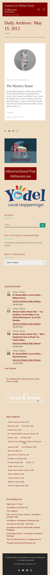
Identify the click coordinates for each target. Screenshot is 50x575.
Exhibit (26, 438)
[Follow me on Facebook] (13, 131)
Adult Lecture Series (18, 422)
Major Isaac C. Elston (15, 504)
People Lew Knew (17, 459)
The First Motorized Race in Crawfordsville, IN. (24, 539)
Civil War (28, 426)
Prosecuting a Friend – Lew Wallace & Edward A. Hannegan (25, 535)
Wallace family (16, 482)
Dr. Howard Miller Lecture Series (23, 434)
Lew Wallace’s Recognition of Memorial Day (23, 520)
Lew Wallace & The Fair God (17, 507)
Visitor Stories (16, 478)
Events (13, 438)
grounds (13, 447)
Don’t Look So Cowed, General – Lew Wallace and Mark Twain (24, 516)
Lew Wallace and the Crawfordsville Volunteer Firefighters (23, 529)
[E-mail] (9, 131)
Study (30, 462)
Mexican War (15, 451)
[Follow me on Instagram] (17, 131)
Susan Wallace (16, 474)
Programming (15, 462)
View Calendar (10, 368)
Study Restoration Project (21, 470)
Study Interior (15, 466)
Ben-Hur (13, 426)
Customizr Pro (30, 564)
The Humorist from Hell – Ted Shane (20, 524)
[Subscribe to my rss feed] (5, 131)
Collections (14, 430)
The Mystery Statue (19, 85)
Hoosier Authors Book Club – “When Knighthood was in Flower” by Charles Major (29, 337)
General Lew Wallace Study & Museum (27, 301)
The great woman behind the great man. (21, 543)
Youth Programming (18, 486)
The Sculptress (12, 511)
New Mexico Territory (18, 455)
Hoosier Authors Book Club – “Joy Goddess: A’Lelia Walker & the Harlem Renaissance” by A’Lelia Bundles (28, 316)
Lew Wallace (29, 447)
